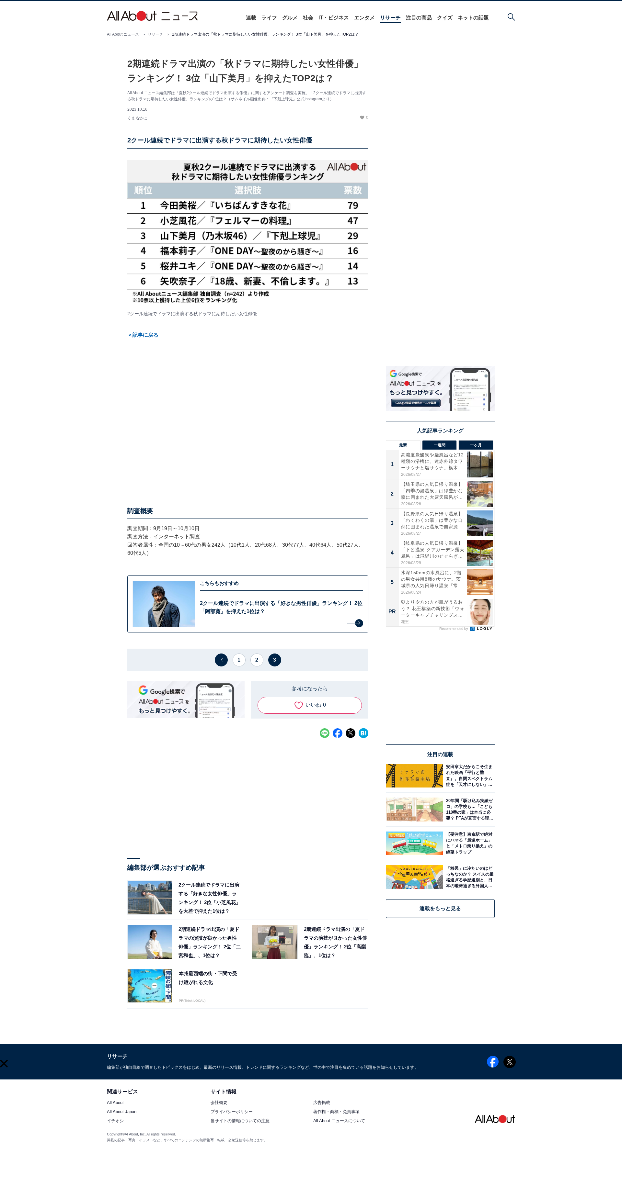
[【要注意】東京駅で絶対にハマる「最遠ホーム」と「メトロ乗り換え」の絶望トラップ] (469, 843)
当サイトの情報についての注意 (240, 1121)
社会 (308, 17)
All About (115, 1103)
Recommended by (454, 629)
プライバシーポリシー (232, 1112)
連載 (251, 17)
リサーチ (390, 17)
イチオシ (115, 1121)
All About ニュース (123, 34)
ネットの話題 (473, 17)
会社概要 (219, 1103)
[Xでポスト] (350, 733)
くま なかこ (137, 118)
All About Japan (121, 1112)
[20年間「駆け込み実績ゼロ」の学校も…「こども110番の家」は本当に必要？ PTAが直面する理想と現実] (469, 809)
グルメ (290, 17)
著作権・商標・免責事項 (336, 1112)
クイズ (445, 17)
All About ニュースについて (339, 1121)
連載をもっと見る (440, 908)
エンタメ (364, 17)
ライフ (269, 17)
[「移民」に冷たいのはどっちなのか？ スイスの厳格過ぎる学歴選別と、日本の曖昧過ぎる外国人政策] (469, 877)
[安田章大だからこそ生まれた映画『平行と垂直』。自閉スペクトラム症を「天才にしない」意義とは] (469, 775)
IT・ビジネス (333, 17)
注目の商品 (419, 17)
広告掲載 (321, 1103)
